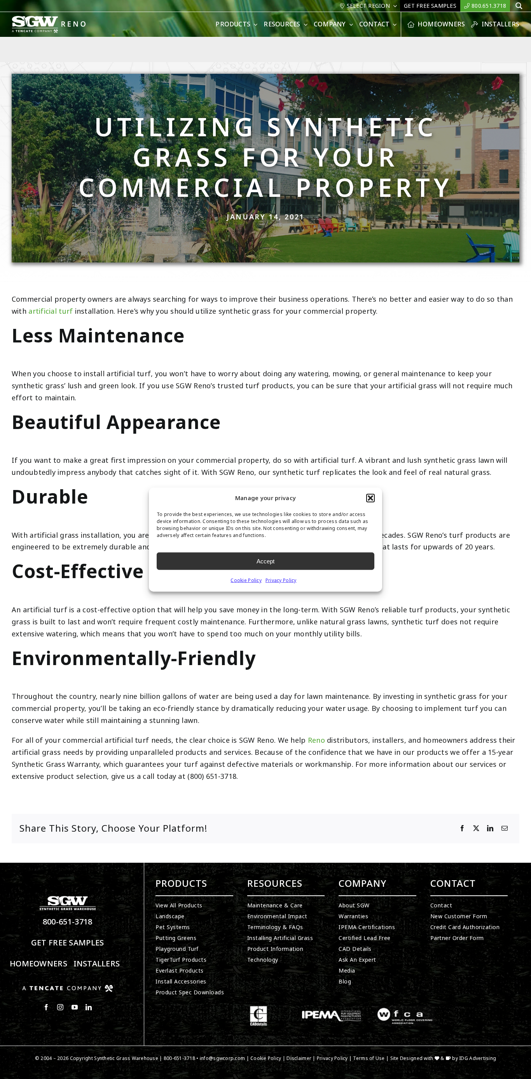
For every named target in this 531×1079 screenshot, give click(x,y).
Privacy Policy (281, 580)
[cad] (258, 1009)
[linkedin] (89, 1007)
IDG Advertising (477, 1058)
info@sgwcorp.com (222, 1058)
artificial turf (50, 311)
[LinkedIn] (490, 828)
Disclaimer (298, 1058)
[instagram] (60, 1007)
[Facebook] (462, 828)
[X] (476, 828)
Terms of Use (368, 1058)
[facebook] (46, 1007)
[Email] (505, 828)
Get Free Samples (67, 943)
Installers (96, 964)
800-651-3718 (68, 922)
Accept (265, 561)
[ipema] (331, 1009)
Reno (316, 740)
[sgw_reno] (58, 19)
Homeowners (38, 964)
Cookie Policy (246, 580)
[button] (370, 498)
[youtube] (75, 1007)
